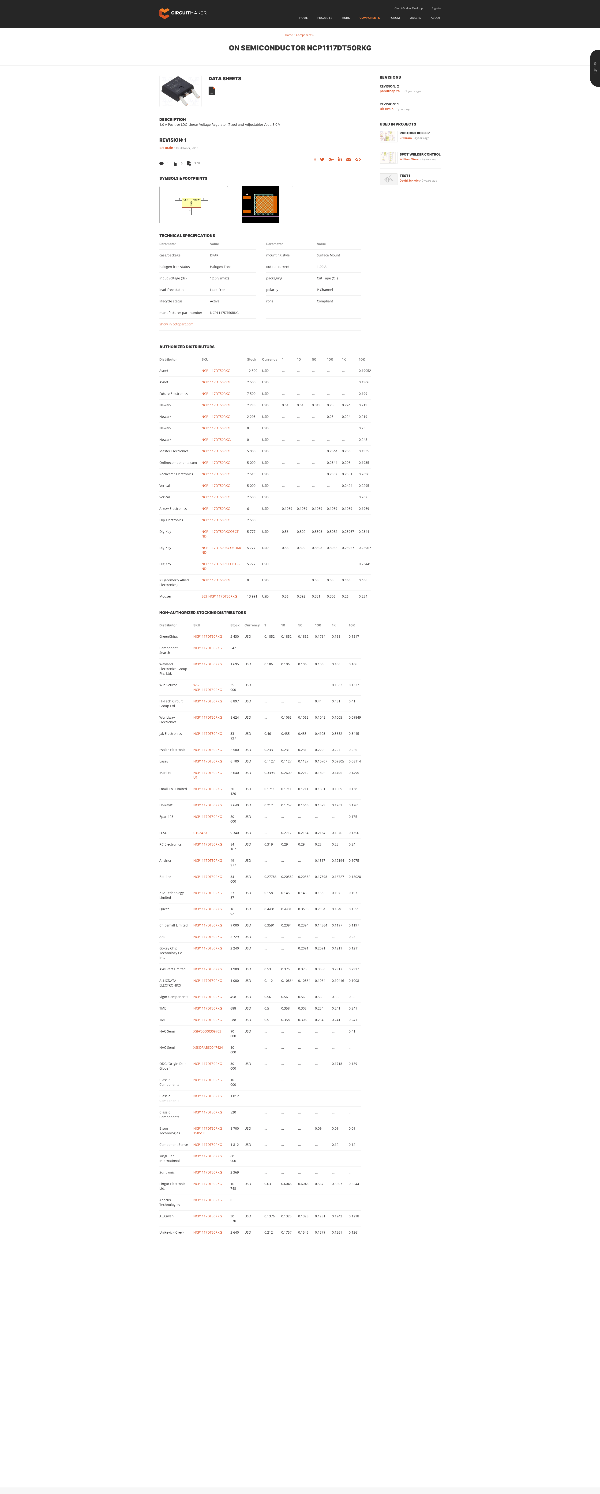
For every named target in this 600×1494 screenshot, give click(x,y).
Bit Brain (166, 147)
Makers (415, 18)
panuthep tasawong (396, 91)
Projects (324, 18)
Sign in (436, 8)
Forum (395, 18)
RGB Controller (415, 132)
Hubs (346, 18)
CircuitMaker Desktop (408, 8)
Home (303, 18)
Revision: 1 (389, 104)
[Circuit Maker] (182, 13)
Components (370, 18)
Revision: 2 (389, 86)
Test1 (405, 175)
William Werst (410, 159)
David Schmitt (410, 181)
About (436, 18)
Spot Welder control (420, 154)
